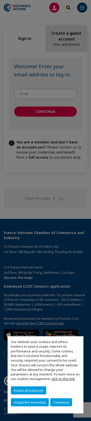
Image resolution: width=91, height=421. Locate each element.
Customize (61, 402)
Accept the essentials (30, 402)
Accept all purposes (28, 390)
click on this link (63, 378)
